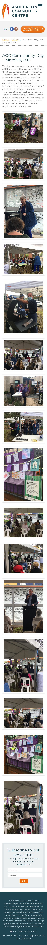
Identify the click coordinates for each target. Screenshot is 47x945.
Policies (22, 931)
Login (5, 29)
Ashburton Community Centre (20, 11)
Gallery (15, 40)
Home (5, 40)
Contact (32, 931)
